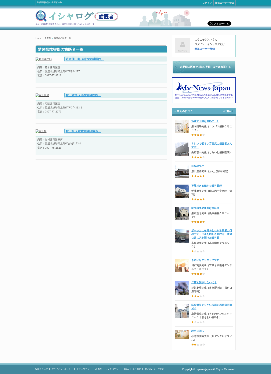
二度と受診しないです (204, 282)
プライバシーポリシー (62, 369)
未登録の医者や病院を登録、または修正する (205, 66)
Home (38, 38)
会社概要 (137, 369)
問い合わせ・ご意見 (154, 369)
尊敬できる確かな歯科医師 (206, 185)
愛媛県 (47, 38)
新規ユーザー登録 (224, 2)
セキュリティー (84, 369)
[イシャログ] (77, 20)
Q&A (126, 369)
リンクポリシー (112, 369)
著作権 (98, 369)
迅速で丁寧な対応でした (205, 121)
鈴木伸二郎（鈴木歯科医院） (85, 59)
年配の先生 (197, 165)
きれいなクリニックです (205, 260)
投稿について (41, 369)
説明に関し (197, 330)
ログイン (207, 2)
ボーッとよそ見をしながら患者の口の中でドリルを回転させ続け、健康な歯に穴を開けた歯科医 (211, 234)
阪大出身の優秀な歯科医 (205, 208)
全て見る (227, 111)
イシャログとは (216, 44)
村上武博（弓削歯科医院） (83, 95)
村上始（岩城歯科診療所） (83, 131)
